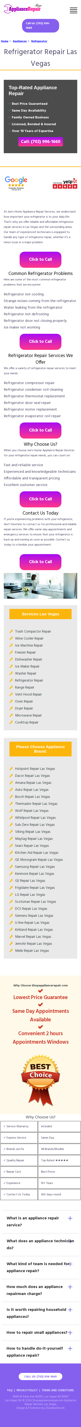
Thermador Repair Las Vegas (36, 804)
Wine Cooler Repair (29, 638)
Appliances (20, 41)
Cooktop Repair (26, 722)
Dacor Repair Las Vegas (32, 776)
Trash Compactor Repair (33, 631)
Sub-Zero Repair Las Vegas (35, 825)
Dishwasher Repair (28, 659)
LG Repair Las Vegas (30, 895)
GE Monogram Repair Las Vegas (39, 860)
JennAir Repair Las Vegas (33, 944)
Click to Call (40, 259)
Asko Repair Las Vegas (32, 790)
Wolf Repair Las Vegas (32, 811)
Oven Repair (24, 701)
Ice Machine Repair (29, 645)
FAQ (9, 1390)
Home (4, 41)
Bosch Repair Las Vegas (32, 797)
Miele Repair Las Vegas (32, 951)
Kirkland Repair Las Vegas (34, 930)
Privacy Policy (27, 1390)
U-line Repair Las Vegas (32, 923)
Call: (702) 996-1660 (40, 141)
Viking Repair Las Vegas (32, 832)
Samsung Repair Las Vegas (35, 867)
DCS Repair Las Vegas (31, 909)
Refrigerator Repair (29, 680)
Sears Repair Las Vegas (32, 846)
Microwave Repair (28, 715)
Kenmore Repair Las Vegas (34, 874)
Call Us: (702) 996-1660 (38, 25)
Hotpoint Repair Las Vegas (35, 769)
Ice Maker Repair (27, 666)
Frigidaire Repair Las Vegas (35, 888)
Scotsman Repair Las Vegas (35, 902)
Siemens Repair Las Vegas (34, 916)
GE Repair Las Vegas (30, 881)
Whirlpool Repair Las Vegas (35, 818)
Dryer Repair (24, 708)
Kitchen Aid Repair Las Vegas (36, 853)
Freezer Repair (25, 652)
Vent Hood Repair (28, 694)
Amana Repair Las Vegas (33, 783)
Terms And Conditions (58, 1390)
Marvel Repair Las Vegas (33, 937)
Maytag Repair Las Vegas (34, 839)
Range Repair (24, 687)
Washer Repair (25, 673)
